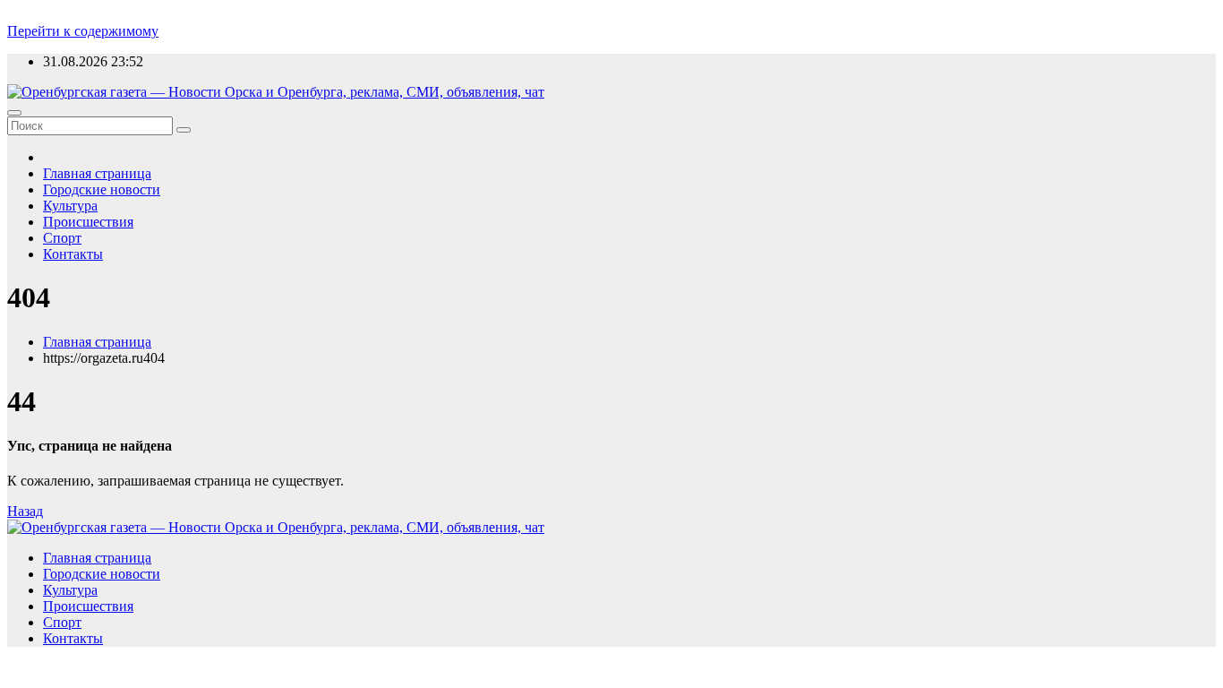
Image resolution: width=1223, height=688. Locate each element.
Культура (70, 205)
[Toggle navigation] (14, 113)
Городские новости (101, 189)
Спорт (62, 237)
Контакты (73, 254)
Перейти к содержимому (82, 31)
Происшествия (88, 221)
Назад (25, 511)
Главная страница (97, 173)
